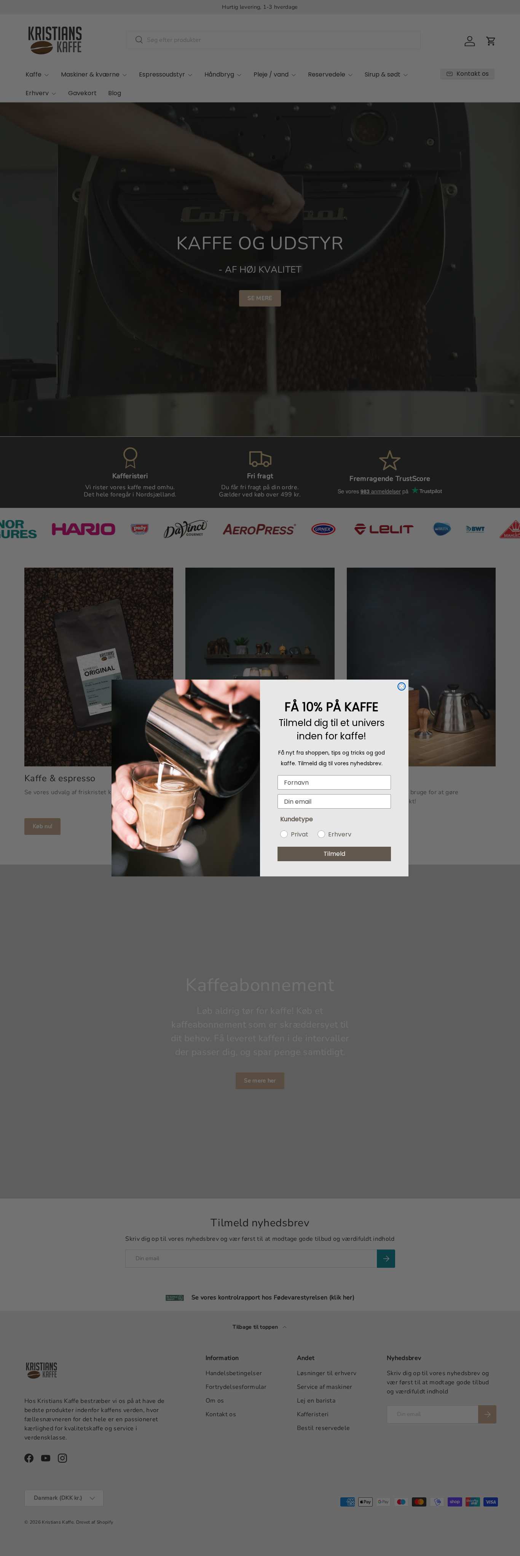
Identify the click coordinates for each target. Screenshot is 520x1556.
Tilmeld (334, 853)
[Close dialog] (401, 686)
